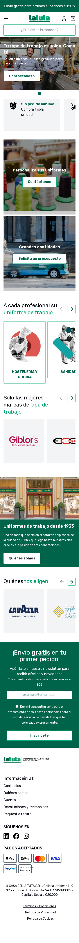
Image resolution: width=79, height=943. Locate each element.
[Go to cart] (72, 18)
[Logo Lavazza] (24, 611)
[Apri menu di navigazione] (6, 18)
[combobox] (39, 30)
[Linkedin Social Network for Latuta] (7, 836)
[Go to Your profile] (64, 18)
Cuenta (10, 800)
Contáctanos (39, 182)
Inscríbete (39, 735)
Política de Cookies (40, 918)
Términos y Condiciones (39, 906)
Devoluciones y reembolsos (26, 807)
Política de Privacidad (40, 912)
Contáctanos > (22, 76)
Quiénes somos (22, 558)
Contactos (12, 786)
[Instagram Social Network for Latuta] (26, 836)
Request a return (18, 814)
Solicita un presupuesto (39, 258)
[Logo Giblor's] (24, 441)
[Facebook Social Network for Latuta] (16, 836)
